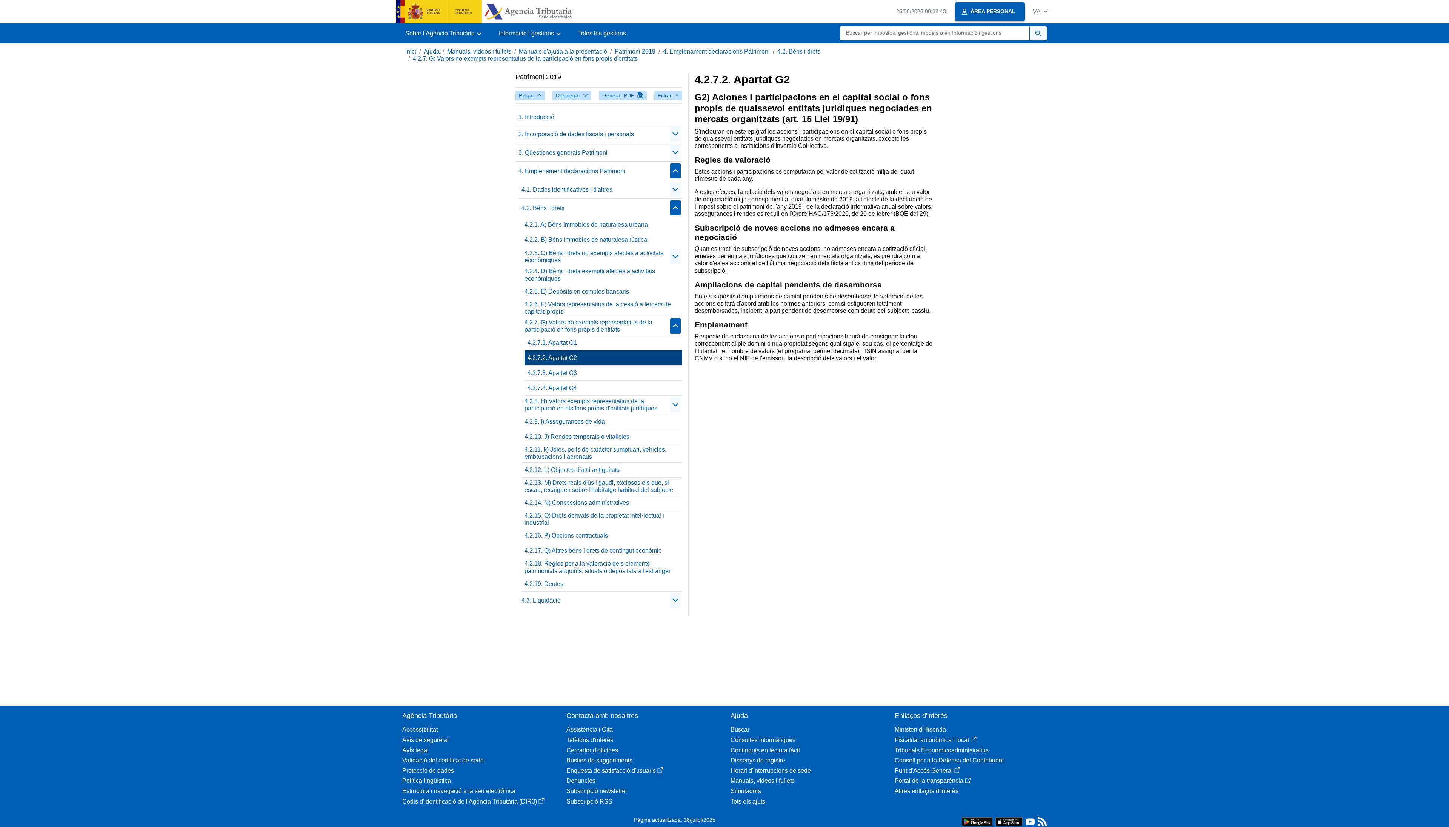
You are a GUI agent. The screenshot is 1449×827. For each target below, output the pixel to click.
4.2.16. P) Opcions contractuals (566, 535)
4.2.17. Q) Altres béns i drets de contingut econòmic (593, 550)
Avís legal (415, 750)
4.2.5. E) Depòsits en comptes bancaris (577, 291)
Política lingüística (426, 781)
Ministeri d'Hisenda (920, 729)
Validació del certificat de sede (443, 760)
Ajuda (432, 51)
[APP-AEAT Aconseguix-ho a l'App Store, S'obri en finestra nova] (1009, 821)
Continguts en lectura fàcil (765, 750)
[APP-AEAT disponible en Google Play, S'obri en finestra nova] (977, 821)
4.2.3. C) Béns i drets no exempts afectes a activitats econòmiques (594, 256)
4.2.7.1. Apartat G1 (552, 343)
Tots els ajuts (748, 801)
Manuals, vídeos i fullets (479, 51)
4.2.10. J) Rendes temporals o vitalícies (577, 436)
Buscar (740, 729)
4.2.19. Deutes (544, 584)
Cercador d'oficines (592, 750)
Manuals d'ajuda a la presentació (563, 51)
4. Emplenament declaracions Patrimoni (716, 51)
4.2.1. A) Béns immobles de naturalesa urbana (586, 224)
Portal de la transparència (929, 781)
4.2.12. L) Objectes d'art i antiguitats (572, 470)
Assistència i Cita (589, 729)
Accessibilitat (420, 729)
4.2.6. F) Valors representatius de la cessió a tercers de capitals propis (598, 308)
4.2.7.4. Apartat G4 (552, 388)
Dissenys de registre (758, 760)
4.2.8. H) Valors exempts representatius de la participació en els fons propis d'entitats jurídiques (591, 405)
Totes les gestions (602, 33)
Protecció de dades (428, 770)
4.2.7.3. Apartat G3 (552, 373)
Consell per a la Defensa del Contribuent (949, 760)
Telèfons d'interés (589, 740)
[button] (1040, 11)
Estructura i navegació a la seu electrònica (458, 791)
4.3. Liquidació (541, 600)
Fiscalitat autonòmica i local (932, 740)
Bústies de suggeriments (599, 760)
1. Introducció (536, 117)
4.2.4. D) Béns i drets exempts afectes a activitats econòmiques (590, 274)
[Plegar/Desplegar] (675, 133)
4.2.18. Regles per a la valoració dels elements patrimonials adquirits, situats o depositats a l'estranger (598, 567)
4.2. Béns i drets (798, 51)
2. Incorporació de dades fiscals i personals (576, 134)
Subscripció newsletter (596, 791)
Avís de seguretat (425, 740)
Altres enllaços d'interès (926, 791)
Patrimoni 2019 (635, 51)
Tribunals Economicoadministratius (942, 750)
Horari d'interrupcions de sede (771, 770)
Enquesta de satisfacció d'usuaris (611, 770)
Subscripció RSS (589, 801)
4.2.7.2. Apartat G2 (552, 358)
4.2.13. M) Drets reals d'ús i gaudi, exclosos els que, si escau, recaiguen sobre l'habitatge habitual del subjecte (599, 486)
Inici (410, 51)
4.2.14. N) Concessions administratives (577, 503)
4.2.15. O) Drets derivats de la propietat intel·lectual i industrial (594, 519)
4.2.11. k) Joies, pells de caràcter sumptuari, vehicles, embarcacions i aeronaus (595, 453)
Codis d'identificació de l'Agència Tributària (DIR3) (469, 801)
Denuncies (580, 781)
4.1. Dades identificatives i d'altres (566, 189)
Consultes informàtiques (763, 740)
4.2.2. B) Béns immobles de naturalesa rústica (586, 240)
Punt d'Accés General (924, 770)
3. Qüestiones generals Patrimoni (563, 152)
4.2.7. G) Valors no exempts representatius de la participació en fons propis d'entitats (525, 58)
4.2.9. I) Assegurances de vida (565, 421)
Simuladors (746, 791)
